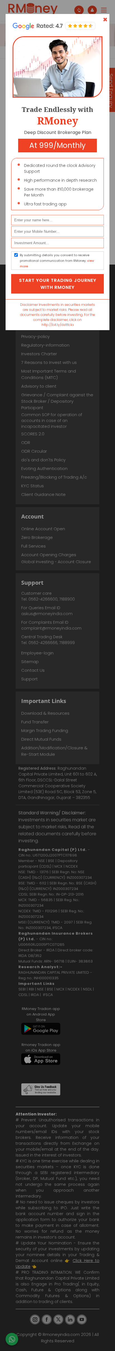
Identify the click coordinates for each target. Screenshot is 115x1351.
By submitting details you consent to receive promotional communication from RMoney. (57, 260)
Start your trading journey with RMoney (57, 284)
